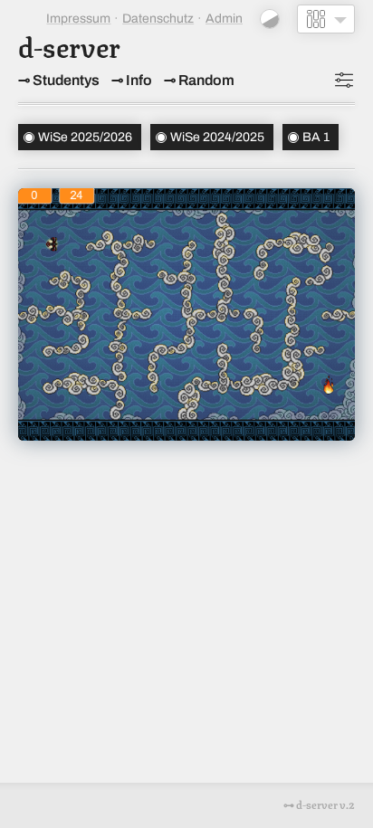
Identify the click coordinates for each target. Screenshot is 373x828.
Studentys (66, 80)
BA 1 (316, 137)
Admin (224, 18)
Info (139, 80)
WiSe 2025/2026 (85, 137)
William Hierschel (187, 354)
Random (206, 80)
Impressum (78, 18)
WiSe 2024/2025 (217, 137)
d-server (69, 45)
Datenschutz (158, 18)
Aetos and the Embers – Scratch (186, 297)
